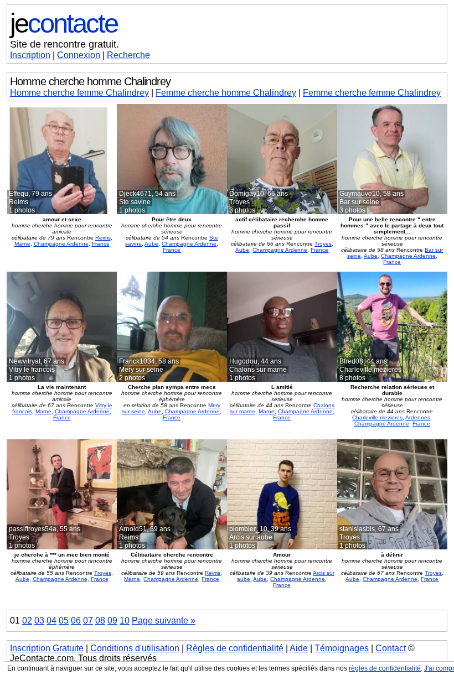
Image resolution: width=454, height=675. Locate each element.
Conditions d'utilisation (134, 648)
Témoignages (341, 648)
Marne (22, 244)
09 (112, 620)
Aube (151, 244)
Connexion (78, 55)
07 (88, 620)
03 (39, 620)
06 (76, 620)
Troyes (323, 244)
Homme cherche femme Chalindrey (79, 92)
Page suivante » (163, 620)
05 (64, 620)
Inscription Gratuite (47, 648)
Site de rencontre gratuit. (64, 44)
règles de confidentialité (385, 668)
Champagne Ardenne (61, 244)
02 (27, 620)
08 (100, 620)
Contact (390, 648)
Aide (299, 648)
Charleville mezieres (377, 417)
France (101, 244)
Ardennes (417, 417)
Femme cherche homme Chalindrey (226, 92)
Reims (103, 238)
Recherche (128, 55)
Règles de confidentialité (234, 648)
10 (125, 620)
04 (51, 620)
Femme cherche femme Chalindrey (372, 92)
